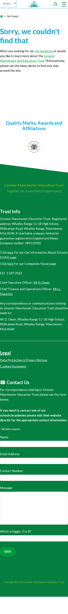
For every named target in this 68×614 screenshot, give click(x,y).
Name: (4, 437)
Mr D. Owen (42, 282)
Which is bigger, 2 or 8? (15, 531)
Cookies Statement (13, 366)
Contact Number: (12, 471)
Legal (5, 353)
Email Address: (10, 454)
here (10, 252)
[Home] (1, 16)
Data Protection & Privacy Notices (23, 360)
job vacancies (44, 51)
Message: (6, 488)
